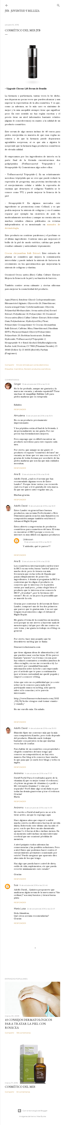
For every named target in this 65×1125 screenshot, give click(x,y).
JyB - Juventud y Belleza (22, 10)
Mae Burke (41, 1116)
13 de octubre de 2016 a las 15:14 (39, 416)
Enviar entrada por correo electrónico (32, 365)
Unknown (28, 539)
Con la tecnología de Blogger (35, 1111)
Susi (16, 885)
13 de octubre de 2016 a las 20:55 (36, 561)
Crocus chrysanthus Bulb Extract (22, 253)
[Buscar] (58, 5)
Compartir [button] (9, 365)
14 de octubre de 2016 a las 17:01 (38, 773)
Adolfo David (20, 505)
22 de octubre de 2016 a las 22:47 (41, 909)
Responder (20, 409)
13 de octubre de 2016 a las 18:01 (37, 542)
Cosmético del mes (20, 1087)
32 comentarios (23, 1092)
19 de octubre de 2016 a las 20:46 (33, 885)
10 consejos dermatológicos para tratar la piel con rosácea (28, 1024)
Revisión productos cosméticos (37, 369)
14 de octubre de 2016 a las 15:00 (42, 728)
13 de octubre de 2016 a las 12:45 (35, 384)
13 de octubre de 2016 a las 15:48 (35, 474)
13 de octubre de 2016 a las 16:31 (42, 506)
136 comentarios (23, 1033)
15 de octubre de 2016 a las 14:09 (38, 808)
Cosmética (18, 369)
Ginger (17, 384)
